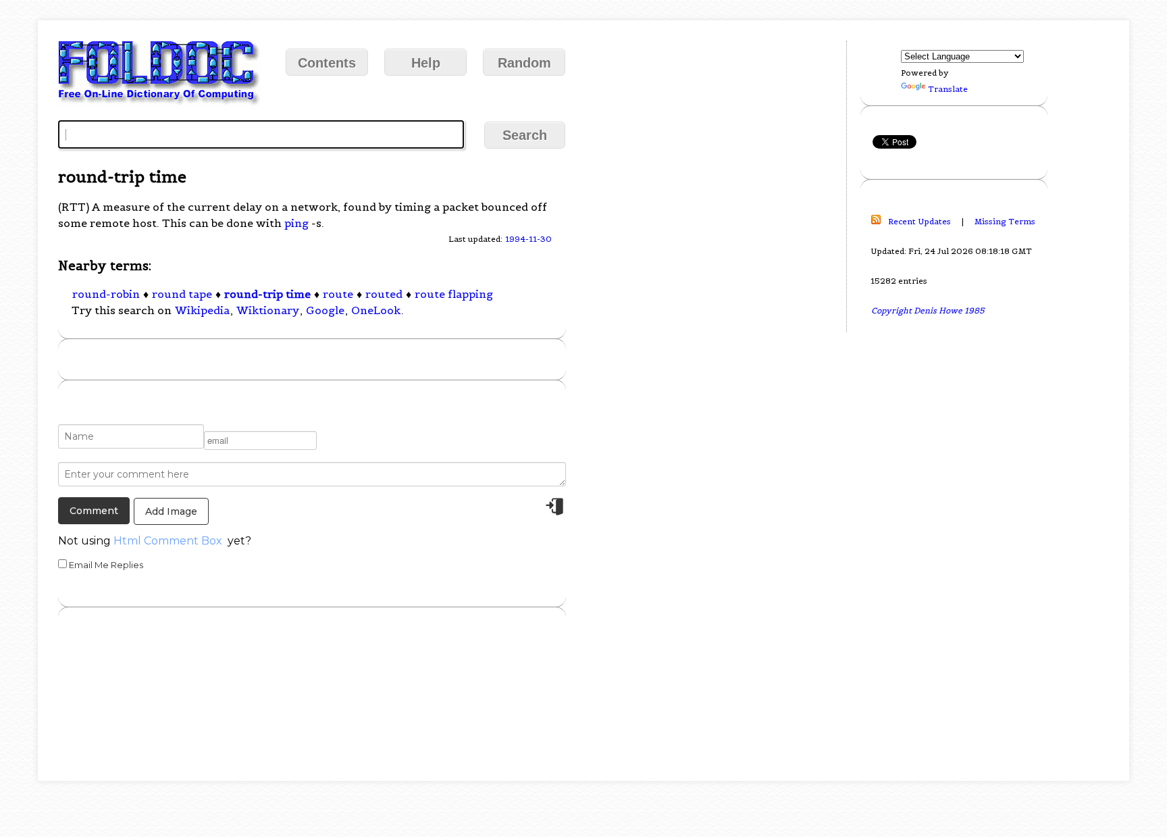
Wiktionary (267, 310)
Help (425, 62)
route (338, 294)
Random (524, 62)
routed (384, 294)
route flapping (454, 294)
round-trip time (267, 294)
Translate (948, 89)
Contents (327, 62)
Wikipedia (202, 310)
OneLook (375, 310)
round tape (182, 294)
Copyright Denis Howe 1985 (928, 310)
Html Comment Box (167, 540)
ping (296, 223)
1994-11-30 (528, 239)
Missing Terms (1005, 221)
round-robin (106, 294)
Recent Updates (919, 221)
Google (325, 310)
